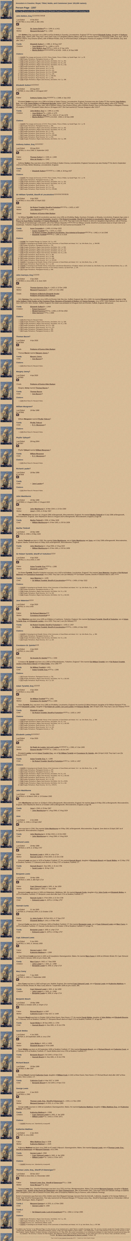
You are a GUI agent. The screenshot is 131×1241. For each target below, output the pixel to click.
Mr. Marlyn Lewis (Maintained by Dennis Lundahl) (71, 1235)
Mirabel (38, 311)
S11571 (23, 1224)
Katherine (37, 952)
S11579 (23, 243)
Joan (37, 46)
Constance (35, 574)
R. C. (38, 425)
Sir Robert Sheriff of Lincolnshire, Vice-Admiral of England (58, 233)
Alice (37, 313)
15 (86, 232)
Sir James (37, 29)
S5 (21, 59)
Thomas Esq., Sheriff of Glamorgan (46, 1101)
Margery (42, 353)
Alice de (36, 159)
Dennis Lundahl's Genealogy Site (78, 11)
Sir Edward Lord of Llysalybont (47, 1212)
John (36, 509)
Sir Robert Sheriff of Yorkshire (45, 207)
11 (44, 28)
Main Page (19, 11)
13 (47, 50)
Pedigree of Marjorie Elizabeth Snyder (44, 294)
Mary (34, 889)
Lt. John (102, 892)
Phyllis (44, 419)
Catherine (36, 1014)
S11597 (23, 1123)
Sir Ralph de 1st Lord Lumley (59, 707)
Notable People (55, 11)
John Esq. (39, 48)
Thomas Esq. (39, 288)
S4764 (22, 267)
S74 (22, 320)
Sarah (112, 860)
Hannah (35, 857)
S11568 (23, 241)
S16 (22, 61)
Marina (37, 50)
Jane (35, 209)
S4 (21, 66)
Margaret (37, 31)
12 (43, 46)
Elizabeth (104, 35)
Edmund (38, 900)
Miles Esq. (109, 1107)
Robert (38, 309)
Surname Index (29, 11)
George (35, 950)
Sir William (97, 662)
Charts (47, 11)
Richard (36, 1011)
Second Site (70, 1238)
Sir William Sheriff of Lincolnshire (48, 580)
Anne (44, 219)
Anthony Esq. (38, 98)
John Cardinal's (63, 1238)
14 (69, 222)
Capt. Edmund (38, 886)
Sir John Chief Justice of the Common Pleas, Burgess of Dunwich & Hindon (71, 300)
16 (47, 234)
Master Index (39, 11)
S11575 (23, 57)
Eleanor (83, 707)
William (43, 450)
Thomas (36, 157)
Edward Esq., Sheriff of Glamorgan (46, 1182)
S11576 (23, 266)
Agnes (51, 221)
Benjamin (36, 854)
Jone (32, 511)
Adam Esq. (38, 566)
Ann (36, 359)
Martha (96, 515)
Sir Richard (38, 613)
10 (44, 15)
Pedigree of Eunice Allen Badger (42, 213)
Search (64, 11)
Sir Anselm (38, 658)
